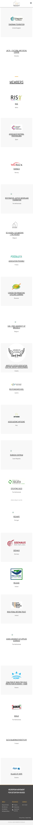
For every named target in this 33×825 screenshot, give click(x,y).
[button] (31, 3)
